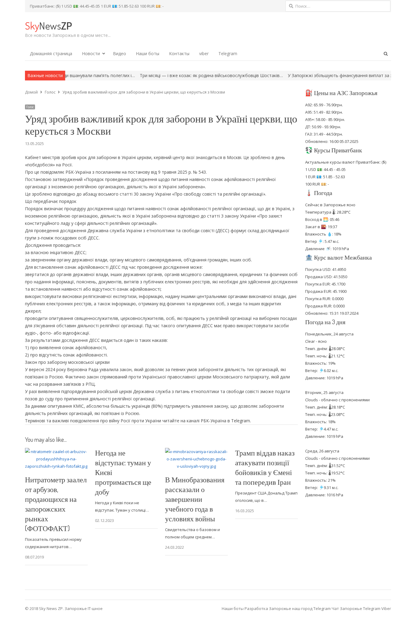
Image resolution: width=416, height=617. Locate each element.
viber (204, 53)
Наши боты (147, 53)
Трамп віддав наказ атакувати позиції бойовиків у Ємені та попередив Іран (264, 467)
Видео (119, 53)
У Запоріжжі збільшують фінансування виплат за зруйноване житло (338, 75)
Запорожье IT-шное (84, 608)
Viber (386, 608)
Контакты (179, 53)
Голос (30, 107)
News (48, 25)
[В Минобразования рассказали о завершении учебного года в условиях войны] (196, 451)
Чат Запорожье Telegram (356, 608)
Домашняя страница (51, 53)
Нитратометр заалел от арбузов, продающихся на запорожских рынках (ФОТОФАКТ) (56, 504)
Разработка (257, 608)
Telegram (227, 53)
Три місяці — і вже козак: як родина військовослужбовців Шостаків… (191, 75)
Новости (91, 53)
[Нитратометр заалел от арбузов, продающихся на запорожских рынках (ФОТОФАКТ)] (56, 451)
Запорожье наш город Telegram (300, 608)
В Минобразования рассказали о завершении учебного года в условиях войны (194, 499)
